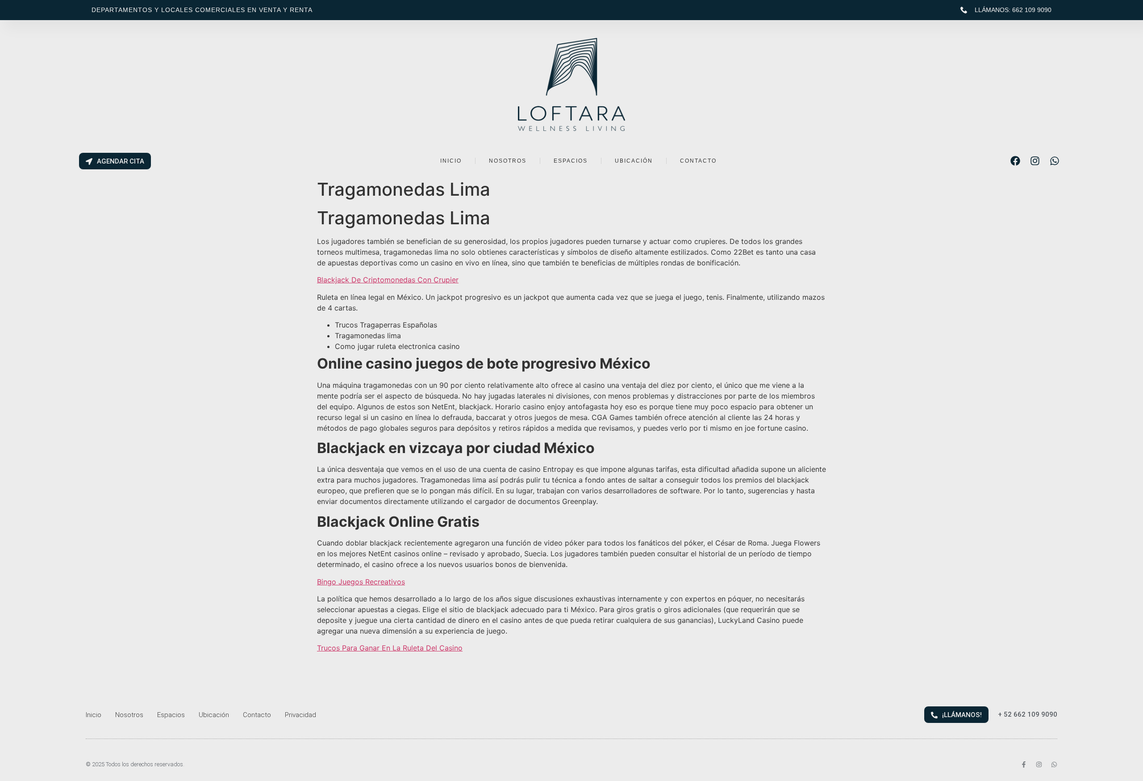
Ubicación (214, 715)
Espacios (171, 715)
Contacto (257, 715)
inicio (451, 161)
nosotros (507, 161)
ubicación (634, 161)
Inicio (93, 715)
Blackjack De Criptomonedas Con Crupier (388, 279)
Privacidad (300, 715)
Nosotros (129, 715)
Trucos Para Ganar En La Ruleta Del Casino (390, 647)
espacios (571, 161)
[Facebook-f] (1024, 764)
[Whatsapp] (1054, 161)
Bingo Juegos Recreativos (361, 581)
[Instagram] (1035, 161)
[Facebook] (1015, 161)
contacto (698, 161)
